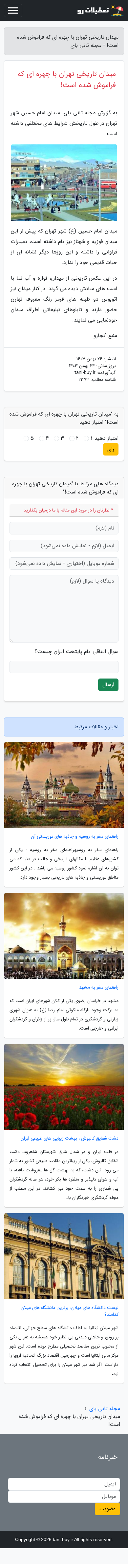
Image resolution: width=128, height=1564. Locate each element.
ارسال (108, 684)
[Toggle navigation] (13, 10)
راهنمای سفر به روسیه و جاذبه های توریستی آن (74, 836)
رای (110, 449)
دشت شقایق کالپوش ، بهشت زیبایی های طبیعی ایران (69, 1138)
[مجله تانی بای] (99, 10)
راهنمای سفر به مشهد (98, 987)
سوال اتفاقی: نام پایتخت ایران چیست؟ (76, 652)
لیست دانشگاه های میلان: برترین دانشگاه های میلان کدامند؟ (69, 1311)
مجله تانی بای (104, 1409)
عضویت (107, 1509)
